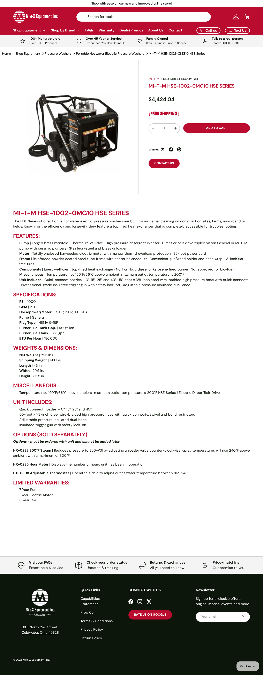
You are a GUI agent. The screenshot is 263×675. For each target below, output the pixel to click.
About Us (156, 30)
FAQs (89, 30)
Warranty (106, 30)
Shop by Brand (63, 30)
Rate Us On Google (150, 615)
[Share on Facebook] (171, 149)
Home (6, 53)
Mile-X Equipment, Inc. (36, 659)
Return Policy (91, 638)
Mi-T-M (154, 79)
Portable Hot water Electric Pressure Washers (110, 53)
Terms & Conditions (97, 621)
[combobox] (143, 16)
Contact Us (164, 163)
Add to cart (216, 128)
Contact (175, 30)
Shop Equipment (27, 30)
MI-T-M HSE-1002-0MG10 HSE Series (177, 53)
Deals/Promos (131, 30)
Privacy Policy (92, 629)
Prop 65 (87, 612)
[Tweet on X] (163, 149)
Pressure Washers (58, 53)
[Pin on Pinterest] (179, 149)
